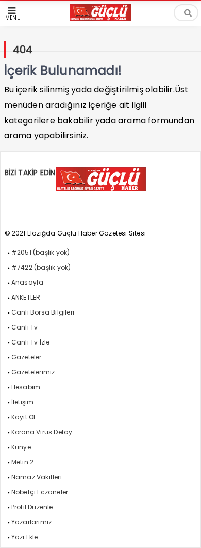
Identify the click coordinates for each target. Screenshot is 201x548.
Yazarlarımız (31, 522)
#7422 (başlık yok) (41, 267)
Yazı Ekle (24, 537)
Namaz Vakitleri (36, 477)
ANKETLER (26, 297)
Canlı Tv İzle (30, 342)
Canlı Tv (24, 327)
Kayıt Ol (23, 417)
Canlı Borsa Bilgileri (42, 312)
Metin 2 (22, 462)
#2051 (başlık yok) (40, 252)
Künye (21, 447)
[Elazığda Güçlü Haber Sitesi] (100, 18)
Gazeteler (26, 357)
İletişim (22, 402)
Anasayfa (27, 282)
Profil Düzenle (32, 507)
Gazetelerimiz (33, 372)
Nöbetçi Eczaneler (39, 492)
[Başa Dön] (183, 530)
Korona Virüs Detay (42, 432)
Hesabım (25, 387)
